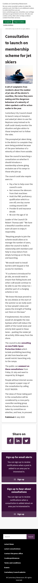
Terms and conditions (12, 563)
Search (30, 537)
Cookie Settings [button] (8, 25)
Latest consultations (12, 549)
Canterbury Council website (14, 572)
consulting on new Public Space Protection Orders (18, 346)
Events (7, 567)
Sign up (20, 479)
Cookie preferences (11, 558)
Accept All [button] (8, 22)
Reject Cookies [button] (19, 22)
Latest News (9, 544)
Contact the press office (13, 553)
